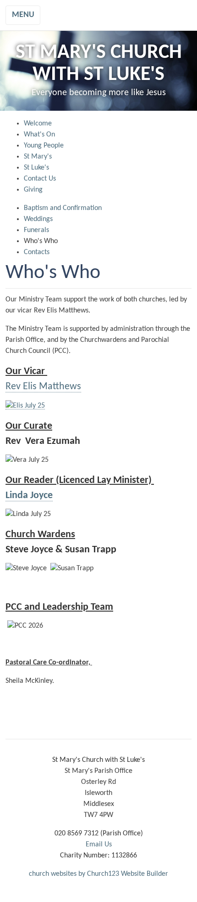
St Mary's (38, 156)
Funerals (36, 230)
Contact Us (40, 178)
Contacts (36, 252)
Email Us (99, 844)
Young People (44, 145)
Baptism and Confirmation (63, 208)
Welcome (38, 123)
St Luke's (36, 167)
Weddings (38, 219)
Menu (23, 15)
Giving (33, 189)
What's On (39, 134)
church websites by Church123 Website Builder (98, 874)
